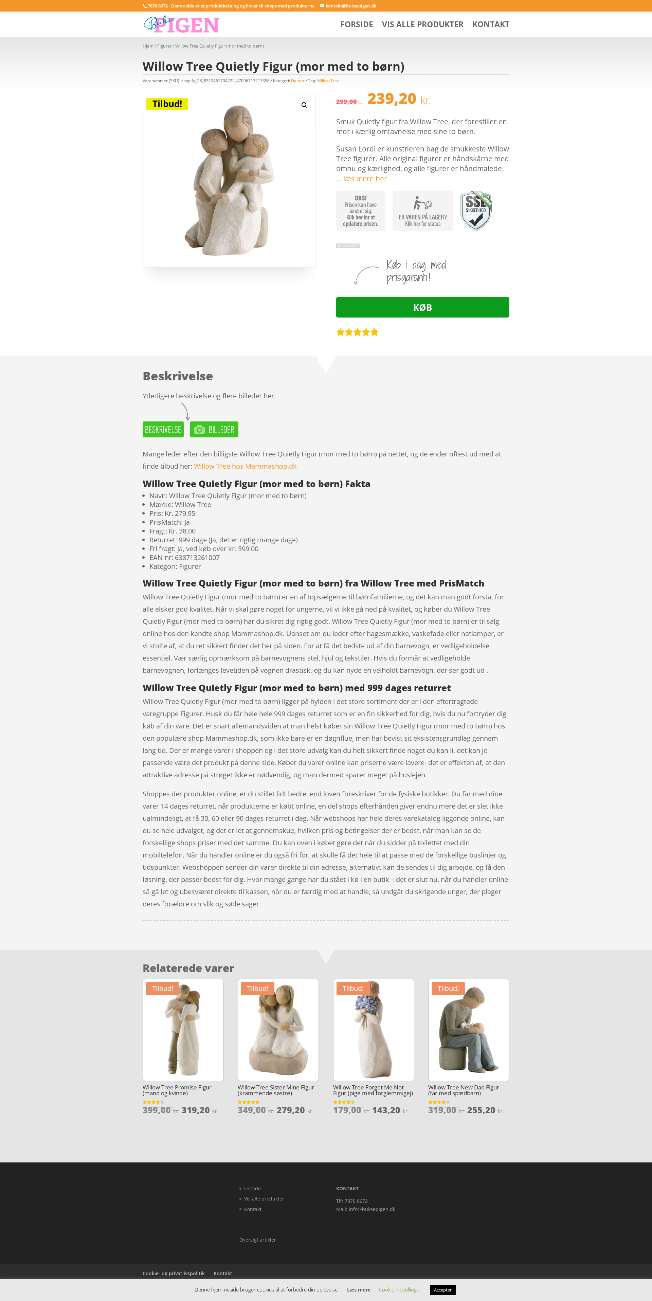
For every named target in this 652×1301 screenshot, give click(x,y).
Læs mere (359, 1289)
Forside (356, 26)
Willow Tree (328, 81)
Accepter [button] (443, 1290)
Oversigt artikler (257, 1239)
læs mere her (365, 178)
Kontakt (490, 26)
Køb (422, 307)
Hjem (148, 46)
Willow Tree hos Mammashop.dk (245, 466)
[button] (304, 105)
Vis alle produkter (423, 26)
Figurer (164, 46)
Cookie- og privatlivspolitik (174, 1273)
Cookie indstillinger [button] (400, 1289)
